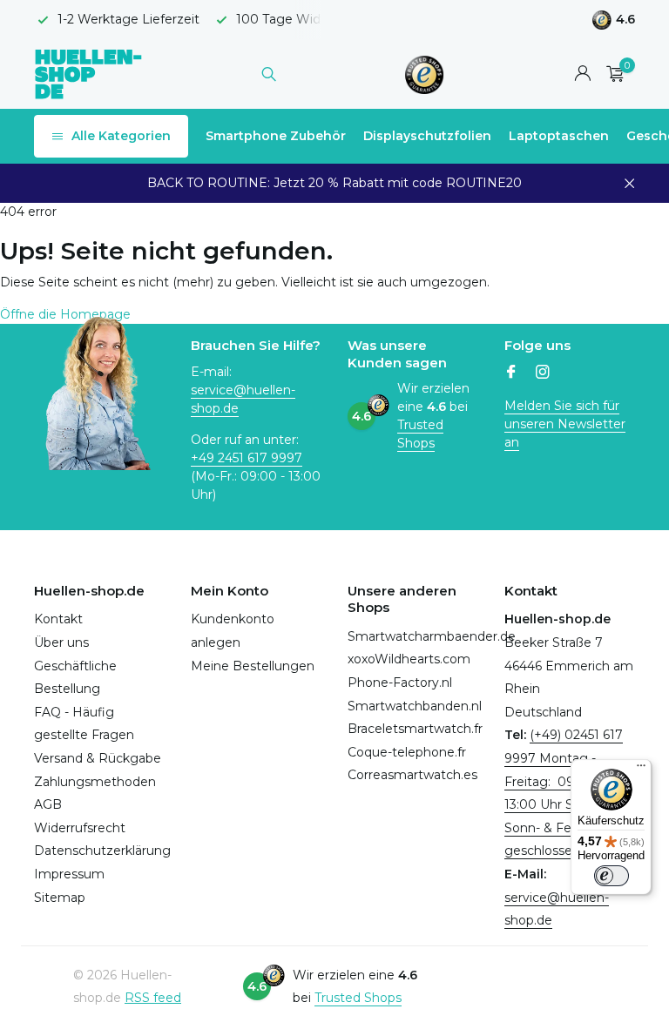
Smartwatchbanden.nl (415, 706)
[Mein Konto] (582, 74)
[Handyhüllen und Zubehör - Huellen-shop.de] (88, 73)
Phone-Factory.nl (400, 682)
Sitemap (59, 897)
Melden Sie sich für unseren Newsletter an (564, 424)
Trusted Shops (420, 434)
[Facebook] (511, 373)
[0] (611, 74)
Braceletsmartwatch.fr (415, 728)
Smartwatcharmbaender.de (432, 636)
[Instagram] (543, 373)
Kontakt (58, 619)
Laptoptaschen (559, 136)
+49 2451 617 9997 (246, 458)
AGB (48, 804)
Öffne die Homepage (65, 314)
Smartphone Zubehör (276, 136)
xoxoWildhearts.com (409, 659)
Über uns (61, 642)
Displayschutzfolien (427, 136)
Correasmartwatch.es (412, 775)
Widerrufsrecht (79, 828)
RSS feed (153, 997)
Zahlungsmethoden (95, 782)
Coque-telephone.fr (407, 752)
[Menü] (641, 769)
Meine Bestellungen (252, 666)
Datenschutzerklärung (102, 850)
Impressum (69, 874)
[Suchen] (268, 74)
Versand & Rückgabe (97, 758)
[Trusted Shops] (424, 74)
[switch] (611, 875)
